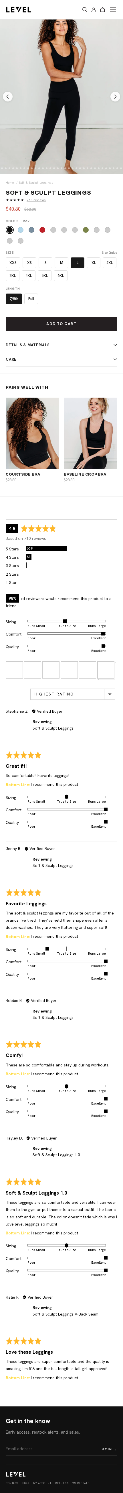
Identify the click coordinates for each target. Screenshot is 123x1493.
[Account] (93, 9)
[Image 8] (13, 168)
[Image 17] (46, 168)
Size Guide (109, 253)
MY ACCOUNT (42, 1483)
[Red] (42, 230)
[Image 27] (84, 168)
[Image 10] (20, 168)
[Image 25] (76, 168)
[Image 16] (43, 168)
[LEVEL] (16, 1474)
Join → (109, 1449)
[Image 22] (65, 168)
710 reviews (36, 200)
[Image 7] (9, 168)
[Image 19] (54, 168)
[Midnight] (97, 230)
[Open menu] (113, 9)
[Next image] (115, 96)
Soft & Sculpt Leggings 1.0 (56, 1154)
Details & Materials (28, 345)
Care (11, 359)
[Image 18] (50, 168)
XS (29, 262)
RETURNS (61, 1483)
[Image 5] (2, 168)
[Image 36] (117, 168)
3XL (12, 275)
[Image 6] (6, 168)
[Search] (85, 9)
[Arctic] (21, 230)
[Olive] (86, 230)
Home (10, 183)
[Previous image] (8, 96)
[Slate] (31, 230)
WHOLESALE (81, 1483)
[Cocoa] (64, 230)
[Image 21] (61, 168)
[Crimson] (21, 241)
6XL (60, 275)
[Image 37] (121, 168)
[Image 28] (87, 168)
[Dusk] (108, 230)
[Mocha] (53, 230)
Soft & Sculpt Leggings (53, 728)
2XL (109, 262)
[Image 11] (24, 168)
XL (94, 262)
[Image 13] (32, 168)
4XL (28, 275)
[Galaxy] (10, 241)
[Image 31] (99, 168)
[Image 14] (35, 168)
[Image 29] (91, 168)
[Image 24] (73, 168)
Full (31, 298)
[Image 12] (28, 168)
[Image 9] (17, 168)
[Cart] (102, 9)
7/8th (13, 298)
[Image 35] (113, 168)
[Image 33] (106, 168)
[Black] (10, 230)
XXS (13, 262)
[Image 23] (69, 168)
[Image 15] (39, 168)
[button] (14, 670)
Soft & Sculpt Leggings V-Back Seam (65, 1314)
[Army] (75, 230)
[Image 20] (58, 168)
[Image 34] (110, 168)
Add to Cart (61, 323)
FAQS (25, 1483)
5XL (44, 275)
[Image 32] (102, 168)
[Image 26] (80, 168)
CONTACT (12, 1483)
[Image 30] (95, 168)
